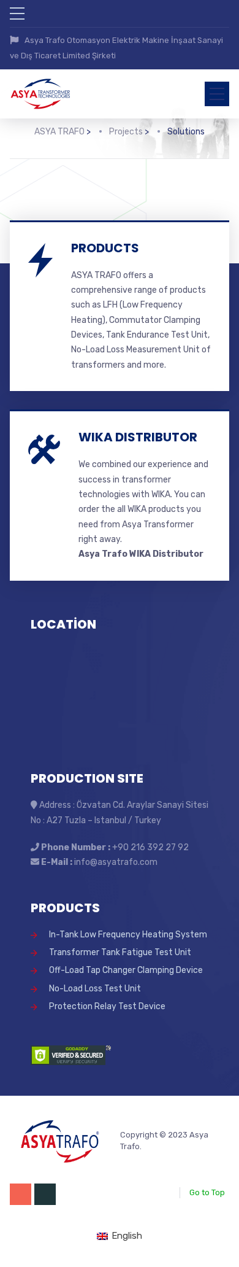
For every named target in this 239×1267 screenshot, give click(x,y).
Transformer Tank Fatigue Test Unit (120, 952)
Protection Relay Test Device (107, 1006)
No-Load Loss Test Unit (95, 988)
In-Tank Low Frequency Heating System (128, 934)
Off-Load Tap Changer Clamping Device (126, 970)
